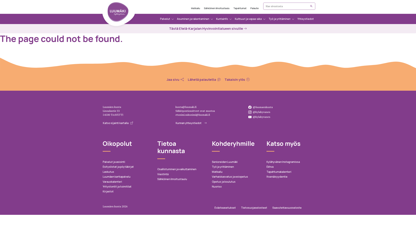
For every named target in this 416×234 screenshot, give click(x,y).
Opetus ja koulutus (223, 181)
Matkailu (195, 8)
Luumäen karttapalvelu (116, 176)
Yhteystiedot (305, 19)
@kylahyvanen (261, 112)
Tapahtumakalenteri (278, 172)
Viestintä (163, 174)
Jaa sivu (173, 80)
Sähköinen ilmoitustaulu (216, 8)
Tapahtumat (240, 8)
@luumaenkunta (263, 107)
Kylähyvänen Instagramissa (283, 162)
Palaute (254, 8)
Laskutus (108, 172)
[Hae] (311, 6)
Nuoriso (217, 186)
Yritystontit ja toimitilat (117, 186)
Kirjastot (108, 191)
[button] (167, 19)
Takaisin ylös (235, 80)
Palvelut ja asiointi (114, 162)
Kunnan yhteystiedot (189, 123)
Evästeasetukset (225, 207)
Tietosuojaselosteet (254, 207)
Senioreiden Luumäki (225, 162)
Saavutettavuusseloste (287, 207)
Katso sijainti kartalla (116, 123)
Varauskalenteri (112, 181)
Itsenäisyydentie (276, 176)
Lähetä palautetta (202, 80)
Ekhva (269, 167)
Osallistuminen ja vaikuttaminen (176, 169)
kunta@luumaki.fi (186, 107)
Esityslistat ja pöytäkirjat (118, 167)
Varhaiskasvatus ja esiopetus (230, 176)
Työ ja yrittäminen (223, 167)
